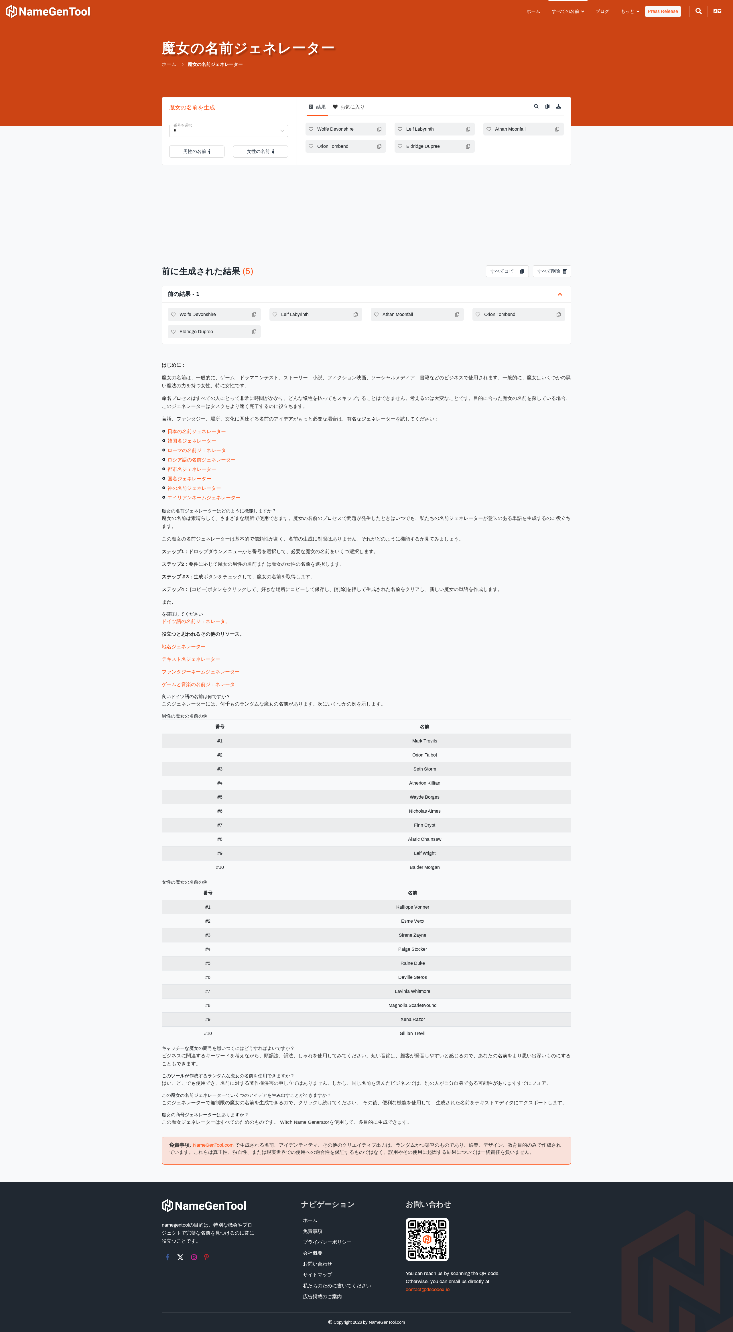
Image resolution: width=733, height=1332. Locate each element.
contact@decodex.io (428, 1289)
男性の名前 (194, 151)
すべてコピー (504, 271)
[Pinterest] (206, 1257)
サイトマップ (317, 1275)
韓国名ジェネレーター (192, 441)
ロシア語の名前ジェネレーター (202, 460)
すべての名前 (565, 11)
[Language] (718, 11)
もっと (628, 11)
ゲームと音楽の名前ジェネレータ (198, 684)
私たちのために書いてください (337, 1285)
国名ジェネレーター (189, 479)
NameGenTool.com (213, 1145)
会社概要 (312, 1253)
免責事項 (312, 1231)
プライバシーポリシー (327, 1242)
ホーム (533, 11)
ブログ (602, 11)
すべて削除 (548, 271)
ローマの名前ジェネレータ (197, 450)
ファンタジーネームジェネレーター (201, 672)
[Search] (698, 11)
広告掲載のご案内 (322, 1296)
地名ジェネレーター (184, 646)
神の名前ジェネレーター (194, 488)
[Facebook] (167, 1257)
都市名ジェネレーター (192, 469)
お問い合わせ (317, 1264)
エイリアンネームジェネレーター (204, 497)
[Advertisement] (366, 208)
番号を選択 (183, 125)
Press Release (663, 11)
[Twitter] (180, 1257)
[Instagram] (194, 1257)
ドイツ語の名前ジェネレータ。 (196, 621)
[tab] (317, 109)
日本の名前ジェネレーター (197, 431)
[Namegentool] (48, 11)
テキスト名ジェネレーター (191, 659)
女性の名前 (258, 151)
